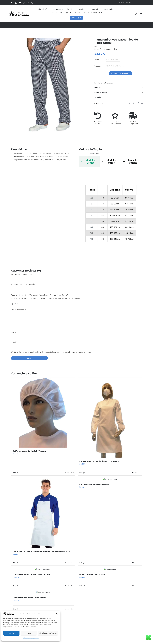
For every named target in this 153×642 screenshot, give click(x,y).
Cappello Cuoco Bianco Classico (94, 484)
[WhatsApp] (134, 103)
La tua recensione (19, 309)
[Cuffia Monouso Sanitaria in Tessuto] (43, 413)
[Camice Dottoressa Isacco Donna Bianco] (43, 569)
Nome (14, 332)
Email (14, 342)
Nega (29, 633)
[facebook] (12, 3)
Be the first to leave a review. (105, 49)
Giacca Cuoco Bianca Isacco (92, 574)
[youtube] (20, 3)
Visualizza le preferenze (48, 633)
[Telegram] (138, 103)
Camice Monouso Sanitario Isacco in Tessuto (99, 461)
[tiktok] (24, 3)
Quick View (70, 472)
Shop (58, 25)
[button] (57, 614)
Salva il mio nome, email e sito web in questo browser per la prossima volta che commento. (52, 352)
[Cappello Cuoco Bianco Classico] (110, 479)
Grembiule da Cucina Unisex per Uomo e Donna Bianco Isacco (41, 551)
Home (51, 25)
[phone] (32, 3)
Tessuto (98, 66)
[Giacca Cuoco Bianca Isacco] (110, 569)
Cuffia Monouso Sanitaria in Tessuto (29, 451)
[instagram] (16, 3)
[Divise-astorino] (19, 12)
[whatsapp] (28, 3)
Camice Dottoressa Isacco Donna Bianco (31, 574)
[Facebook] (130, 103)
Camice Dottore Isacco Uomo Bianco (29, 598)
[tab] (89, 161)
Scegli (16, 472)
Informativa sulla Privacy (31, 638)
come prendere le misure (89, 153)
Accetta (11, 633)
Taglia (97, 59)
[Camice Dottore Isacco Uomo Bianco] (43, 592)
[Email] (142, 103)
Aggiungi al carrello (120, 73)
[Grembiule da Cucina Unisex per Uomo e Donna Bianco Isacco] (43, 513)
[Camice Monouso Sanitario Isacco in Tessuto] (110, 418)
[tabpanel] (110, 214)
